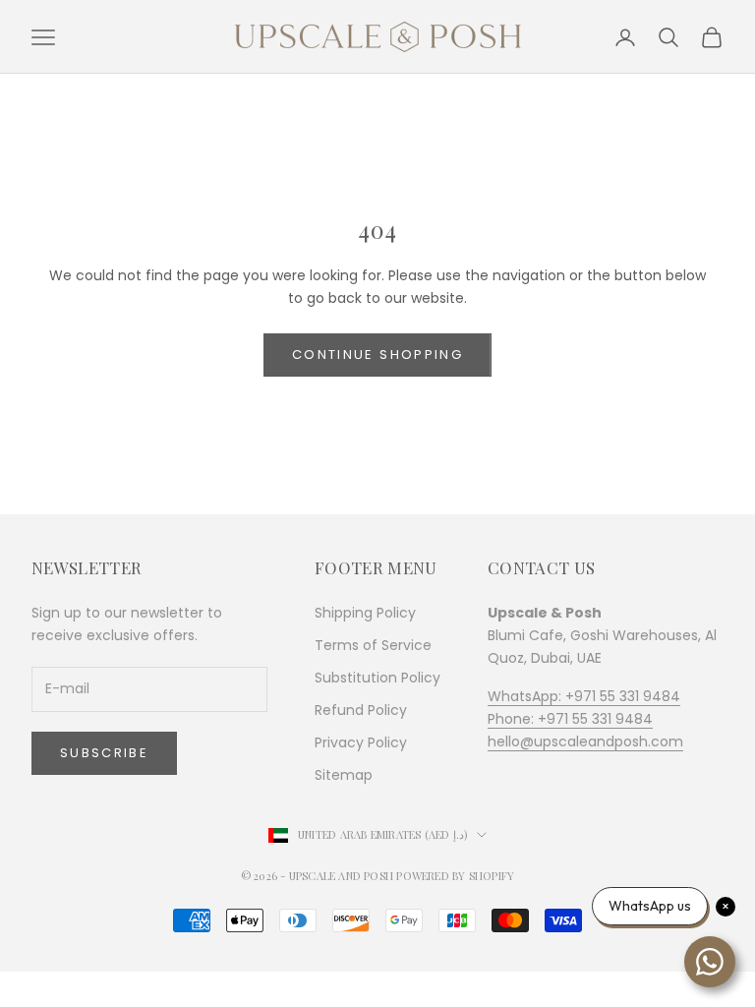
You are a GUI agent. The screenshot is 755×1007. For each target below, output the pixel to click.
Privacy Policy (361, 742)
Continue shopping (377, 354)
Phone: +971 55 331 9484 (570, 719)
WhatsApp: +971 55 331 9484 (584, 696)
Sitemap (344, 775)
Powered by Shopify (455, 875)
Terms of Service (373, 645)
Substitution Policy (377, 677)
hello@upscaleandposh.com (585, 741)
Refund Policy (361, 710)
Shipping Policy (365, 612)
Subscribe (104, 752)
